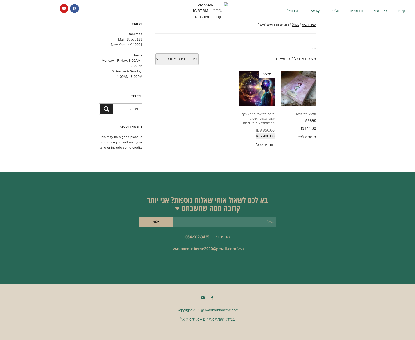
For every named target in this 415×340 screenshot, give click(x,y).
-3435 (204, 236)
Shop (295, 24)
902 (196, 236)
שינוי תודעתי (380, 11)
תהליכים (335, 11)
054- (189, 236)
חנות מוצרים (356, 11)
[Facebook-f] (212, 298)
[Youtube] (64, 8)
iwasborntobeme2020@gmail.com (203, 248)
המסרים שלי (293, 11)
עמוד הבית (309, 24)
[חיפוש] (106, 109)
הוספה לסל (307, 137)
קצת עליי (315, 11)
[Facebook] (74, 8)
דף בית (401, 11)
